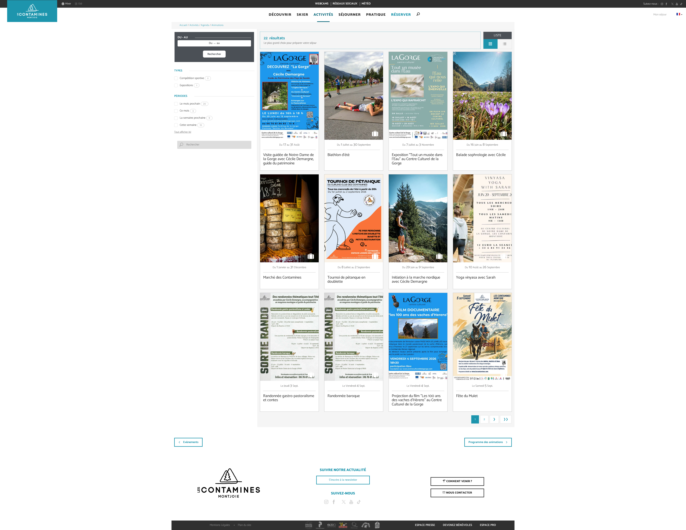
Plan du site (244, 525)
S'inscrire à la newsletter (343, 479)
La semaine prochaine (195, 118)
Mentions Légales (220, 525)
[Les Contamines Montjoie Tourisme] (228, 483)
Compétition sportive (194, 78)
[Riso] (331, 525)
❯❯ (505, 419)
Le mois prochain (193, 104)
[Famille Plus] (365, 525)
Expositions (188, 85)
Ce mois (187, 111)
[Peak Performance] (320, 525)
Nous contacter (458, 492)
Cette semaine (191, 125)
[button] (280, 15)
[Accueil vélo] (377, 525)
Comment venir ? (459, 481)
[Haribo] (343, 525)
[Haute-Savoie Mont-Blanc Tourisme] (308, 525)
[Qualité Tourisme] (354, 525)
